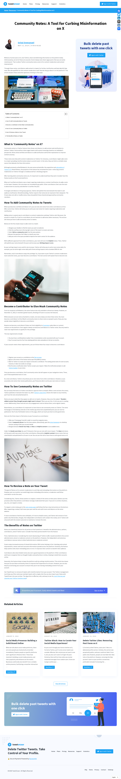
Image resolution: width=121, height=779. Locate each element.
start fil (56, 576)
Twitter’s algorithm (40, 393)
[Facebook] (119, 11)
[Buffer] (119, 21)
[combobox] (115, 777)
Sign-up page (38, 357)
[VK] (119, 25)
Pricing (37, 4)
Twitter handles (13, 368)
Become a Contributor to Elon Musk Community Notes (20, 125)
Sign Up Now (98, 590)
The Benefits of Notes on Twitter (14, 136)
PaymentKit (33, 759)
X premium (46, 325)
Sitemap (110, 770)
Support (54, 4)
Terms (91, 770)
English (114, 777)
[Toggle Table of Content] (65, 113)
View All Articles (60, 684)
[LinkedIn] (119, 18)
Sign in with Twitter (110, 4)
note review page (31, 507)
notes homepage (54, 422)
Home (25, 4)
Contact (103, 770)
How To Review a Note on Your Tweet (16, 132)
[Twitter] (119, 14)
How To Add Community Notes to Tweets (16, 121)
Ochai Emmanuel (26, 42)
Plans (31, 4)
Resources (45, 4)
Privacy (97, 770)
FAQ (86, 770)
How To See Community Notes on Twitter (16, 128)
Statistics (62, 4)
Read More (10, 672)
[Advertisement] (36, 352)
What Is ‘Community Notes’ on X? (14, 117)
